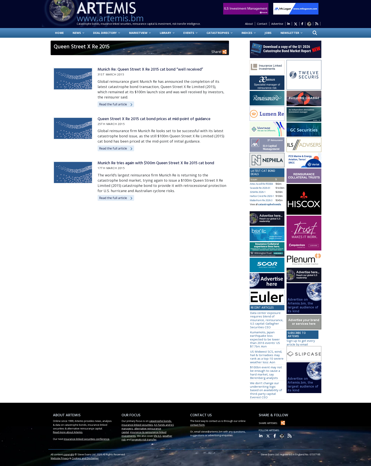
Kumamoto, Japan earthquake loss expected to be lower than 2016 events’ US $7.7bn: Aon (265, 339)
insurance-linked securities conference (86, 439)
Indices (247, 33)
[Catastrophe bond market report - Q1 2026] (283, 49)
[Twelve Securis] (304, 75)
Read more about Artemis (68, 432)
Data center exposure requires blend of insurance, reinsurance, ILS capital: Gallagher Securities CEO (266, 320)
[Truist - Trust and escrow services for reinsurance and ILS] (304, 176)
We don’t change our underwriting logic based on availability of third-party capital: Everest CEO (266, 390)
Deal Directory (105, 33)
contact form (197, 425)
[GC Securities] (304, 129)
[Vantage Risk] (267, 129)
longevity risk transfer (144, 439)
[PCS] (304, 160)
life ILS (157, 436)
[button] (315, 33)
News (77, 33)
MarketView (138, 33)
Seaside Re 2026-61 (260, 188)
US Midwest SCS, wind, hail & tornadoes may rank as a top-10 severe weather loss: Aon (266, 357)
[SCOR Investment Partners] (267, 265)
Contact (262, 24)
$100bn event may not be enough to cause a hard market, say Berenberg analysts (266, 372)
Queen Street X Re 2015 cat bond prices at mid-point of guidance (154, 119)
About (249, 24)
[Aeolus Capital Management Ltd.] (267, 82)
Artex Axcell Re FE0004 (261, 184)
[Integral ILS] (304, 114)
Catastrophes (218, 33)
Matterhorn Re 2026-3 (261, 200)
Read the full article (113, 104)
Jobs (268, 33)
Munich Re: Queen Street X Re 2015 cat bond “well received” (150, 69)
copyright (68, 454)
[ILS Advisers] (304, 145)
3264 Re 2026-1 (257, 192)
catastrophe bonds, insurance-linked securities (147, 422)
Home (59, 33)
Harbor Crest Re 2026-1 (262, 196)
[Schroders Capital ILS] (304, 99)
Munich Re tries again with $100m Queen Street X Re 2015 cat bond (156, 163)
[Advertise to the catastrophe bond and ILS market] (304, 322)
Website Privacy (60, 458)
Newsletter (290, 33)
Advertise (277, 24)
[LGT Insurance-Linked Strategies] (267, 113)
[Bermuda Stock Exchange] (267, 234)
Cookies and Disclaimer (85, 458)
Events (189, 33)
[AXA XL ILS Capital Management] (267, 144)
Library (166, 33)
